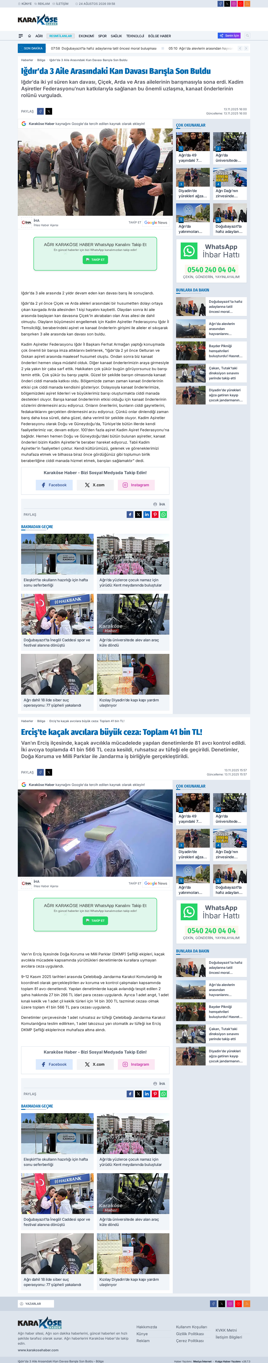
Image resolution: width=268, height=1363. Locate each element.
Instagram (140, 485)
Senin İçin (232, 35)
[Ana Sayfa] (29, 36)
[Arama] (247, 35)
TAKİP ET (98, 259)
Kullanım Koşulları (191, 1327)
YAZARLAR (33, 1303)
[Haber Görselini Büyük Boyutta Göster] (95, 172)
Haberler (27, 60)
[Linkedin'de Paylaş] (146, 514)
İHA (46, 222)
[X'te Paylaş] (48, 111)
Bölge (41, 60)
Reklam (44, 3)
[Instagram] (234, 4)
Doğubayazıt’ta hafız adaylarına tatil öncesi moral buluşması (102, 48)
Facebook (58, 485)
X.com (98, 485)
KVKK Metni (226, 1330)
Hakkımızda (147, 1327)
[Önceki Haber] (240, 48)
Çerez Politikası (190, 1341)
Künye (27, 3)
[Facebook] (220, 4)
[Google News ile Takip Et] (155, 222)
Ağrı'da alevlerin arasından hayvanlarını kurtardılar (211, 48)
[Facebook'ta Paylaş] (40, 111)
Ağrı (39, 36)
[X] (227, 4)
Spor (102, 36)
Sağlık (116, 36)
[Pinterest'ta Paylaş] (155, 514)
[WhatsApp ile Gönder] (163, 514)
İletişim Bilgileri (229, 1337)
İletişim (62, 3)
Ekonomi (86, 36)
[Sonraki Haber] (246, 48)
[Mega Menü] (21, 36)
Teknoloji (135, 36)
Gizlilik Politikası (190, 1334)
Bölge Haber (159, 36)
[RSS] (247, 4)
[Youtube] (241, 4)
